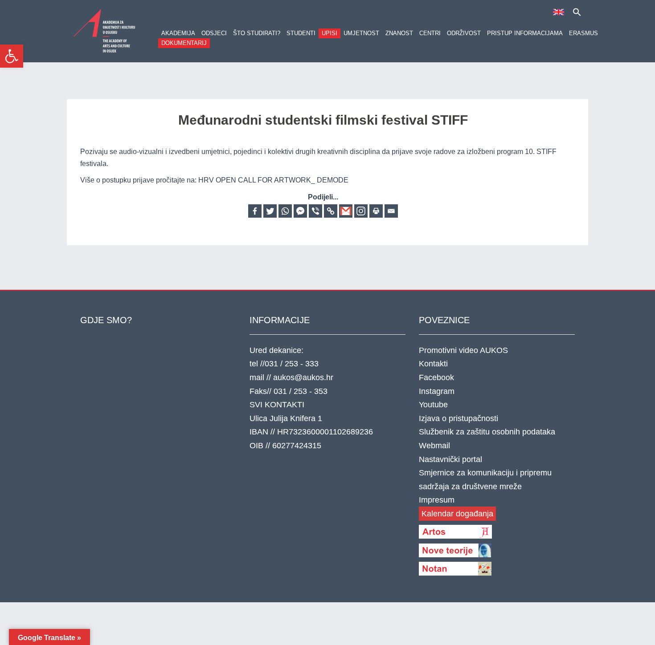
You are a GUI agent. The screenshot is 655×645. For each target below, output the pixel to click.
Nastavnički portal (450, 459)
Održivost (464, 33)
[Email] (391, 211)
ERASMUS (583, 33)
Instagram (436, 391)
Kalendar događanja (457, 513)
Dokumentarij (184, 43)
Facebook (436, 377)
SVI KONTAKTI (277, 404)
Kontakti (433, 363)
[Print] (376, 211)
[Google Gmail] (345, 211)
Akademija (178, 33)
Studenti (301, 33)
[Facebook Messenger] (300, 211)
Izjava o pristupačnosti (458, 418)
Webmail (434, 445)
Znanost (399, 33)
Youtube (433, 404)
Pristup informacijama (525, 33)
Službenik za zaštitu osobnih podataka (487, 431)
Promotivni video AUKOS (463, 350)
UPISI (329, 33)
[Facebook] (255, 211)
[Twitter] (270, 211)
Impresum (436, 499)
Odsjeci (214, 33)
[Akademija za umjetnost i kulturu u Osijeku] (105, 30)
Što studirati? (256, 33)
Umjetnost (361, 33)
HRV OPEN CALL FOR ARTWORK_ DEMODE (273, 180)
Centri (430, 33)
